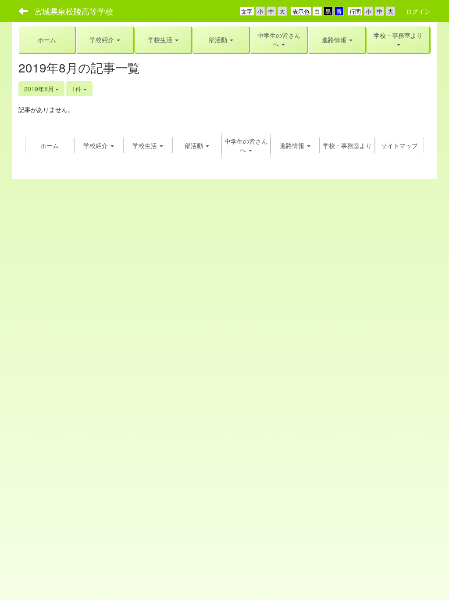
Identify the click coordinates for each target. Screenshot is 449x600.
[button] (163, 39)
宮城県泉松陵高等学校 (73, 11)
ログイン (418, 11)
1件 (77, 88)
